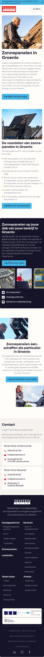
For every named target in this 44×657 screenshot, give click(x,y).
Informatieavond (9, 586)
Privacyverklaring (22, 647)
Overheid (28, 553)
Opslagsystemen (11, 523)
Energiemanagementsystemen (11, 528)
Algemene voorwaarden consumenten (22, 641)
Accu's (5, 534)
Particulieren (29, 572)
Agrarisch (28, 562)
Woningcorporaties (32, 548)
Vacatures (7, 595)
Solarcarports (30, 543)
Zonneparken (30, 534)
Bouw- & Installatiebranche (31, 528)
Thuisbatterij (8, 543)
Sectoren (28, 523)
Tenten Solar (8, 577)
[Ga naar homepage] (22, 502)
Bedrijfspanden (30, 539)
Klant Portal (29, 581)
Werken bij (7, 590)
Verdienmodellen (9, 539)
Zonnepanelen (9, 549)
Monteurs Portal (31, 586)
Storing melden (9, 600)
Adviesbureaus (30, 567)
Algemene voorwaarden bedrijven (22, 636)
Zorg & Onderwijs (31, 558)
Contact (6, 581)
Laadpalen (7, 556)
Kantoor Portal (30, 590)
